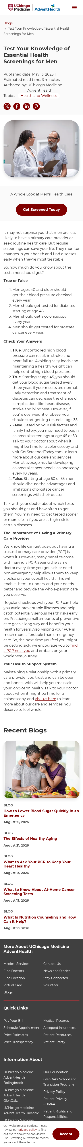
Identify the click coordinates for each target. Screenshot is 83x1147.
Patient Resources (57, 1035)
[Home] (34, 7)
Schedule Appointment (21, 1028)
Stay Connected (55, 978)
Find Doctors (14, 971)
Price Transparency (18, 1042)
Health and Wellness (39, 96)
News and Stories (56, 971)
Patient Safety (54, 1042)
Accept (66, 1134)
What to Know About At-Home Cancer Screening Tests (39, 892)
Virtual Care (13, 985)
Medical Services (16, 964)
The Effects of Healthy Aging (30, 839)
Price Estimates (16, 1035)
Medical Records (56, 1021)
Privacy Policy (54, 1092)
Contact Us (52, 964)
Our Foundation (55, 1072)
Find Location (14, 978)
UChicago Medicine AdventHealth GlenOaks (19, 1095)
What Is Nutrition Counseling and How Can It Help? (40, 919)
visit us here (45, 699)
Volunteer (50, 985)
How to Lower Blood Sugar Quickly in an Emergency (41, 813)
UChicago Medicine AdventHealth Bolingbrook (19, 1077)
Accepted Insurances (59, 1028)
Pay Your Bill (13, 1021)
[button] (74, 7)
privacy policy (27, 1130)
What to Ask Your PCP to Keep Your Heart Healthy (37, 864)
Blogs (8, 23)
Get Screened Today (41, 210)
